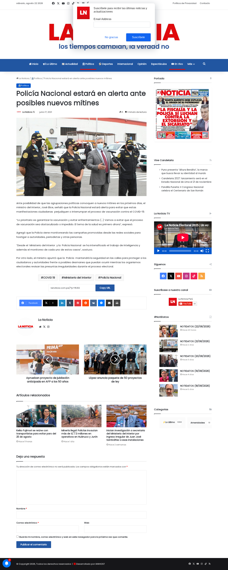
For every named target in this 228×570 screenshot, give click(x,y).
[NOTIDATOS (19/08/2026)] (168, 375)
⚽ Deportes (106, 64)
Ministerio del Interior (77, 278)
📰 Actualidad (70, 64)
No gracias (111, 37)
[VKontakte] (93, 303)
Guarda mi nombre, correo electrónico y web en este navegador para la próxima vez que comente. (73, 537)
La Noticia (23, 78)
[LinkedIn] (62, 303)
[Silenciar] (202, 251)
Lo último (51, 64)
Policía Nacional (110, 278)
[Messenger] (101, 303)
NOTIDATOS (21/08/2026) (195, 341)
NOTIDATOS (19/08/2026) (195, 371)
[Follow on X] (34, 112)
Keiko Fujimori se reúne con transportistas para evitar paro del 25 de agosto (36, 433)
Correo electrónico (27, 522)
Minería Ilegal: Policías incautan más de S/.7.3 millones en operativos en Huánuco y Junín (79, 433)
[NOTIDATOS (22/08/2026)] (168, 331)
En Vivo (178, 64)
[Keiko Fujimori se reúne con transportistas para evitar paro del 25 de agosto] (36, 416)
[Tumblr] (70, 303)
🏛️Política (36, 78)
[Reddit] (85, 303)
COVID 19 (49, 278)
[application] (183, 237)
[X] (44, 327)
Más (190, 64)
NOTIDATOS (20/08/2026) (195, 356)
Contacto (205, 3)
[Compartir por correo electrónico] (109, 303)
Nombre (21, 508)
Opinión (142, 64)
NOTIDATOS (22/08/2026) (195, 326)
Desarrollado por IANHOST (90, 564)
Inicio (35, 64)
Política (89, 64)
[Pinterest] (77, 303)
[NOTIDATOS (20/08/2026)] (168, 360)
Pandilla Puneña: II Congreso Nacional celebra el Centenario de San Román (182, 189)
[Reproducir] (158, 251)
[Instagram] (48, 327)
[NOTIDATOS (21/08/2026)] (168, 346)
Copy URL (105, 287)
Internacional (125, 64)
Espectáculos (159, 64)
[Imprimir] (117, 303)
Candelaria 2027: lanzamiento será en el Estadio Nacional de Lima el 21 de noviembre (186, 180)
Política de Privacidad (184, 3)
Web (86, 522)
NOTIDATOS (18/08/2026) (195, 385)
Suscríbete (138, 37)
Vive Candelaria (164, 160)
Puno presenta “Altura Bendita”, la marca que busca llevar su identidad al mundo (184, 171)
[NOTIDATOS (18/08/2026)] (168, 390)
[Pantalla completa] (207, 251)
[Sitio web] (40, 327)
